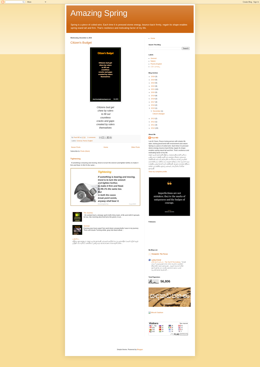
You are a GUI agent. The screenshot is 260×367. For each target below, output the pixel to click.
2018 (153, 99)
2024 (153, 80)
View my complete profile (158, 172)
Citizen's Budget (81, 42)
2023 (153, 83)
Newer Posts (75, 147)
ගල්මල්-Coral (156, 260)
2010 (153, 128)
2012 (153, 122)
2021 (153, 89)
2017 (153, 102)
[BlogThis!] (103, 137)
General (79, 141)
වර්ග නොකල (155, 67)
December (157, 111)
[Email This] (100, 137)
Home (106, 147)
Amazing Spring (98, 13)
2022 (153, 86)
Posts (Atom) (85, 151)
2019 (153, 96)
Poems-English (88, 141)
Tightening (75, 159)
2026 (153, 76)
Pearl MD (154, 138)
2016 (153, 105)
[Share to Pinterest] (110, 137)
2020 (153, 92)
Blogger (140, 349)
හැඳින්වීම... (76, 239)
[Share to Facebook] (108, 137)
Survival (87, 226)
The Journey (88, 213)
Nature (153, 61)
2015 (153, 108)
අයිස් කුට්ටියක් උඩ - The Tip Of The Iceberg (166, 262)
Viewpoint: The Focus (159, 254)
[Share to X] (105, 137)
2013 (153, 118)
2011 (153, 125)
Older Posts (135, 147)
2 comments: (91, 137)
